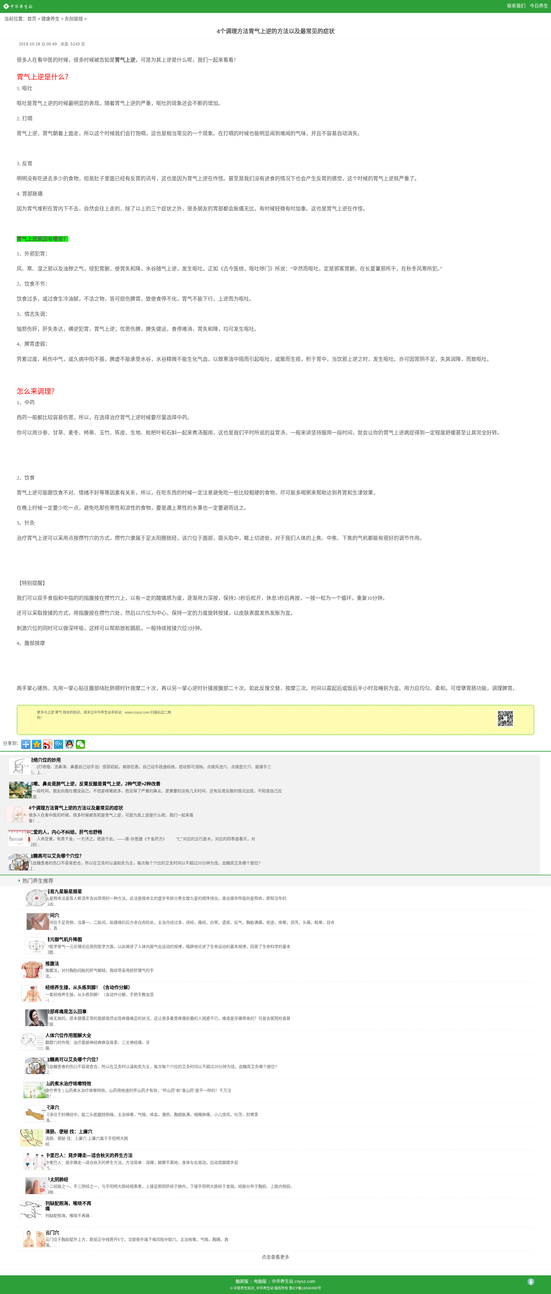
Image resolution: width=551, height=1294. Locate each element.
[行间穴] (37, 921)
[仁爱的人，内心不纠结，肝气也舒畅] (19, 838)
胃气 (58, 712)
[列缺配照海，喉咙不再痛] (30, 1209)
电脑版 (260, 1281)
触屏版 (242, 1281)
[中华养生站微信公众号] (505, 718)
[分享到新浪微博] (47, 744)
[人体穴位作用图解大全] (32, 1041)
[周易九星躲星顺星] (36, 897)
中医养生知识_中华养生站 (19, 6)
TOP (530, 1281)
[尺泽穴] (35, 1113)
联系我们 (516, 5)
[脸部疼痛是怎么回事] (36, 1017)
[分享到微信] (80, 744)
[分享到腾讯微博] (58, 744)
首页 (31, 18)
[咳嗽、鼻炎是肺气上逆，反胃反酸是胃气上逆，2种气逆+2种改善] (20, 790)
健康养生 (50, 18)
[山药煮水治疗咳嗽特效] (34, 1089)
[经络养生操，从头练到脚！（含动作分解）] (32, 993)
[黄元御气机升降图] (36, 945)
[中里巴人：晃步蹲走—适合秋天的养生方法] (35, 1161)
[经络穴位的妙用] (20, 766)
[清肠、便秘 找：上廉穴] (31, 1137)
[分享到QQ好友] (69, 744)
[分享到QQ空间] (36, 744)
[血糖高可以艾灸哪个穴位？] (19, 862)
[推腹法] (32, 969)
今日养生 (539, 5)
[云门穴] (34, 1238)
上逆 (50, 712)
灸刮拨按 (74, 18)
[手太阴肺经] (36, 1185)
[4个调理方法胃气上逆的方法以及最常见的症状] (17, 814)
